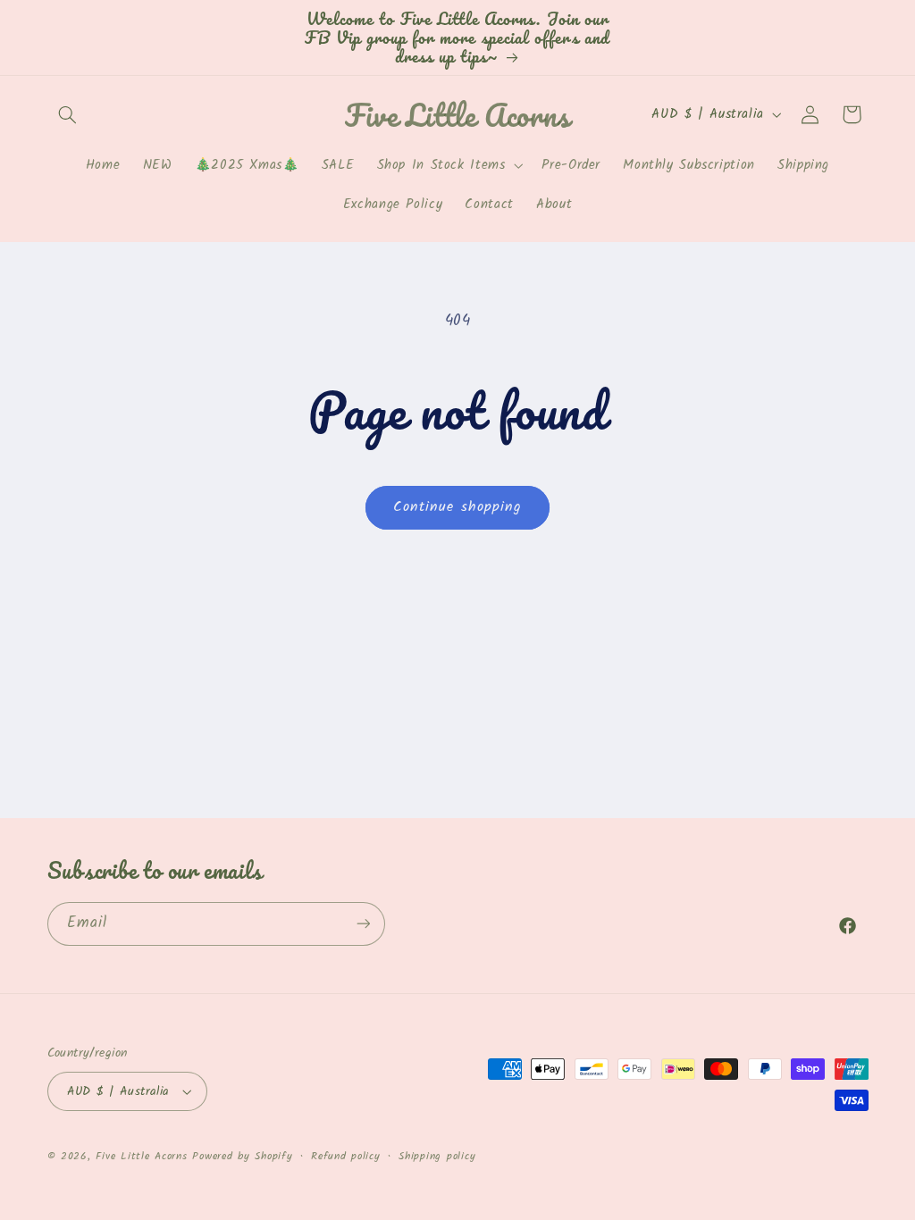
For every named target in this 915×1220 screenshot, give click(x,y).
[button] (67, 114)
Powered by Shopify (242, 1157)
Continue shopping (457, 507)
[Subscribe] (362, 924)
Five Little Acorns (141, 1157)
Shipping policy (437, 1157)
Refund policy (346, 1157)
